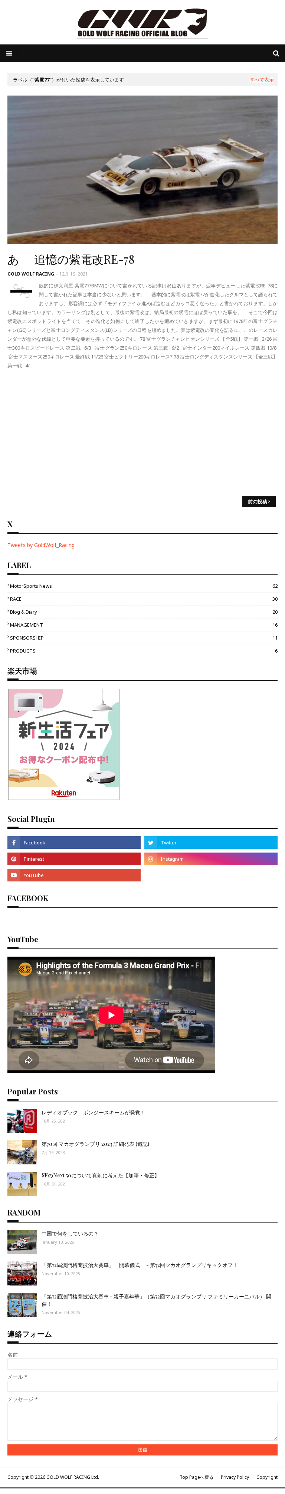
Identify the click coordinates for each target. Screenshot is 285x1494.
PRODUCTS (144, 650)
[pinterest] (74, 859)
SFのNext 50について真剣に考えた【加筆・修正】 (101, 1175)
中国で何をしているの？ (70, 1233)
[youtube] (74, 875)
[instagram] (211, 859)
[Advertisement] (142, 433)
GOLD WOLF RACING (30, 274)
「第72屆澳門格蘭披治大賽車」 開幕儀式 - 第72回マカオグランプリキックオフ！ (140, 1264)
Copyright (267, 1477)
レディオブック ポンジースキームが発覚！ (93, 1112)
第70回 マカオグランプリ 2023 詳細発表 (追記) (95, 1143)
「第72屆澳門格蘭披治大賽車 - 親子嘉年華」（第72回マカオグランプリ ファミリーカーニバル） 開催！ (156, 1300)
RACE (144, 599)
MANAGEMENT (144, 624)
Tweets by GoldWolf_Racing (41, 544)
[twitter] (211, 842)
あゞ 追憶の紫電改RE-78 (71, 259)
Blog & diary (144, 611)
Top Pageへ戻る (196, 1477)
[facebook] (74, 842)
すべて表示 (262, 79)
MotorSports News (144, 586)
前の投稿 (257, 501)
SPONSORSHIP (144, 637)
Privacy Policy (235, 1477)
